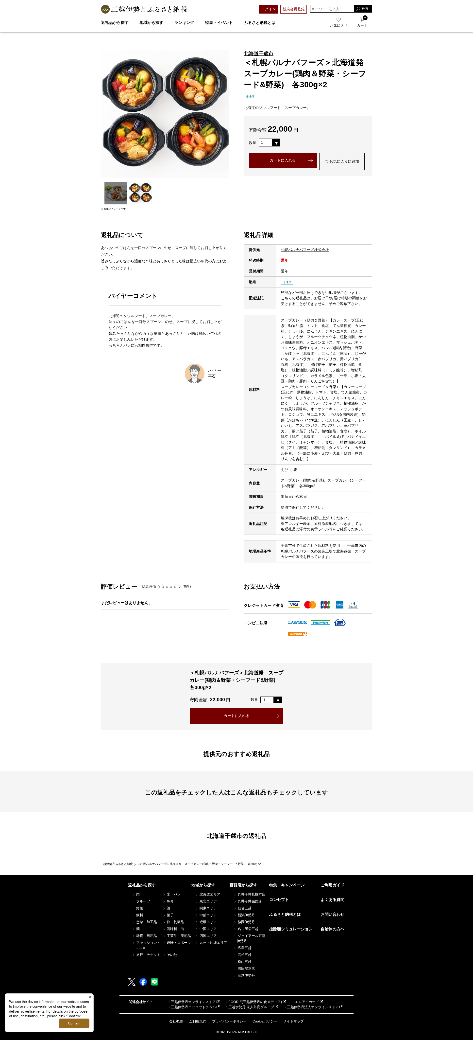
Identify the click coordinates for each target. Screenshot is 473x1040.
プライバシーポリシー (229, 1021)
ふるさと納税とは (259, 22)
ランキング (184, 22)
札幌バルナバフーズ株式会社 (305, 250)
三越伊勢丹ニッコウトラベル (193, 1007)
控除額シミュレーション (291, 929)
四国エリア (208, 936)
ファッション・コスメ (147, 945)
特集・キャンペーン (287, 885)
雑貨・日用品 (146, 936)
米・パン (173, 894)
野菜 (139, 908)
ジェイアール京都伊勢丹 (251, 938)
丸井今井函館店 (249, 901)
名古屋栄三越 (247, 929)
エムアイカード (307, 1002)
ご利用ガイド (332, 885)
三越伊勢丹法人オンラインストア (313, 1007)
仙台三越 (244, 908)
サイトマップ (293, 1021)
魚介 (170, 901)
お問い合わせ (332, 914)
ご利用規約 (197, 1021)
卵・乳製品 (175, 922)
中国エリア (208, 929)
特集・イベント (219, 22)
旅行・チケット (147, 955)
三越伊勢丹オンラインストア (193, 1002)
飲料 (139, 915)
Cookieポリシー (265, 1021)
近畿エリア (208, 922)
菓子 (170, 915)
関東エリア (208, 908)
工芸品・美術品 (178, 936)
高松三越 (244, 955)
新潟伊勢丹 (246, 915)
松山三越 (244, 962)
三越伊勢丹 (246, 975)
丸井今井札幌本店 (251, 894)
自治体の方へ (332, 929)
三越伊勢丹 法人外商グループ (251, 1007)
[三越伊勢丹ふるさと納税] (144, 9)
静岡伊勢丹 (246, 922)
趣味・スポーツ (178, 943)
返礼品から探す (115, 22)
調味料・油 (175, 929)
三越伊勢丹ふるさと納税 (116, 864)
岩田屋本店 (246, 968)
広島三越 (244, 948)
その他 (171, 955)
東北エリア (208, 901)
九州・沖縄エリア (213, 943)
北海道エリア (209, 894)
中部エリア (208, 915)
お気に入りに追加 (343, 161)
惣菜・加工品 (146, 922)
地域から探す (151, 22)
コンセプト (279, 899)
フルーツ (142, 901)
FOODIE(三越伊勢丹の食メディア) (255, 1002)
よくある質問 (332, 899)
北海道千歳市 (258, 53)
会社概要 (176, 1021)
